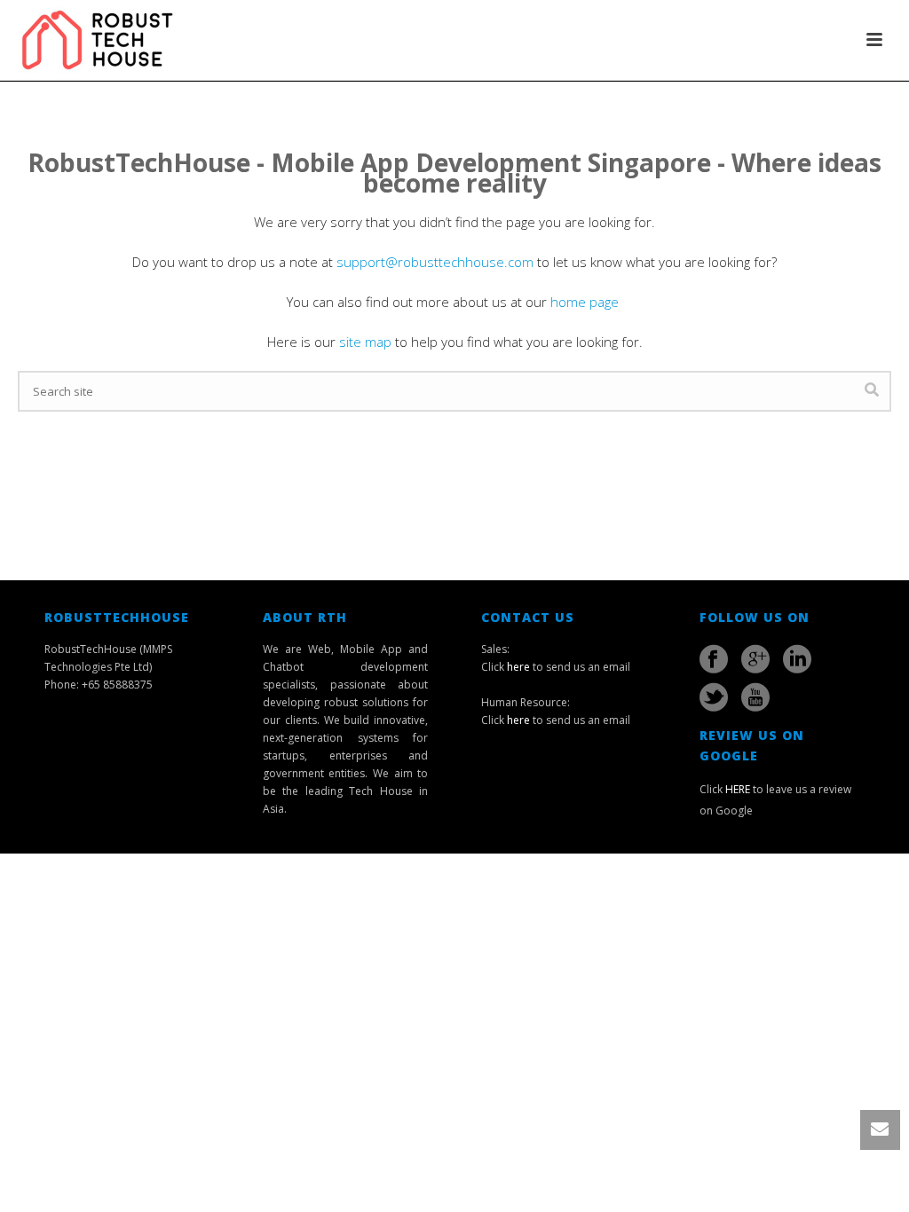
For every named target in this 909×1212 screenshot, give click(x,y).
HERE (737, 789)
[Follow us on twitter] (714, 697)
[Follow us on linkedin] (797, 659)
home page (586, 302)
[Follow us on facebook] (714, 659)
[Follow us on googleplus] (755, 659)
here (518, 666)
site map (365, 341)
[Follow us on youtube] (755, 697)
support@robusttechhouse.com (435, 262)
